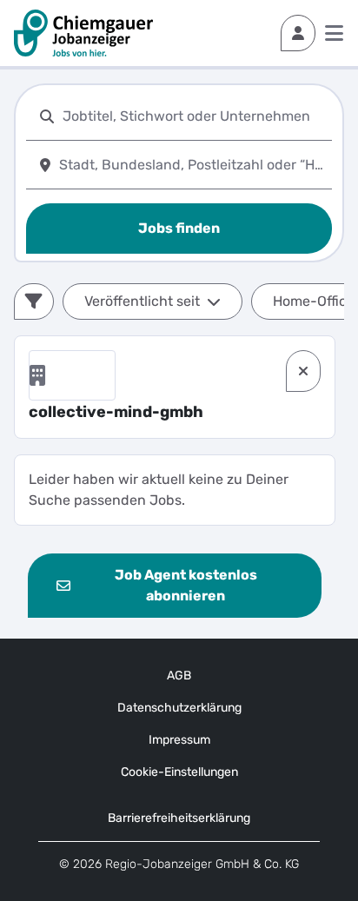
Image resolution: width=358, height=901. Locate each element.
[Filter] (34, 301)
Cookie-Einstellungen (179, 772)
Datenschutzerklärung (179, 707)
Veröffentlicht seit (142, 301)
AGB (179, 675)
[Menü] (334, 33)
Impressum (179, 739)
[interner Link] (83, 33)
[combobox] (194, 116)
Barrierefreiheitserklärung (179, 818)
